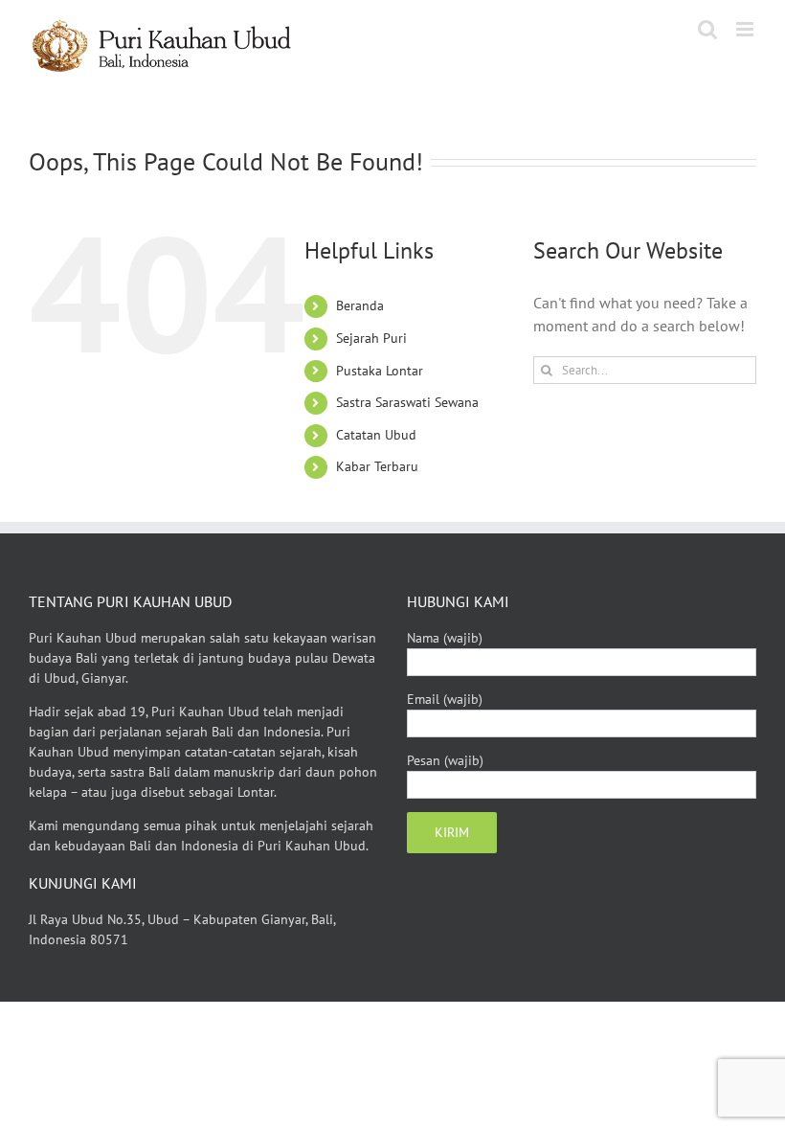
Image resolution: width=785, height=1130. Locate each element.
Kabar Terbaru (377, 466)
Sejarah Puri (371, 338)
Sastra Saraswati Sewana (407, 402)
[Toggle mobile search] (707, 29)
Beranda (360, 305)
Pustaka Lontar (379, 370)
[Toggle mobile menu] (746, 29)
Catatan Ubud (376, 434)
